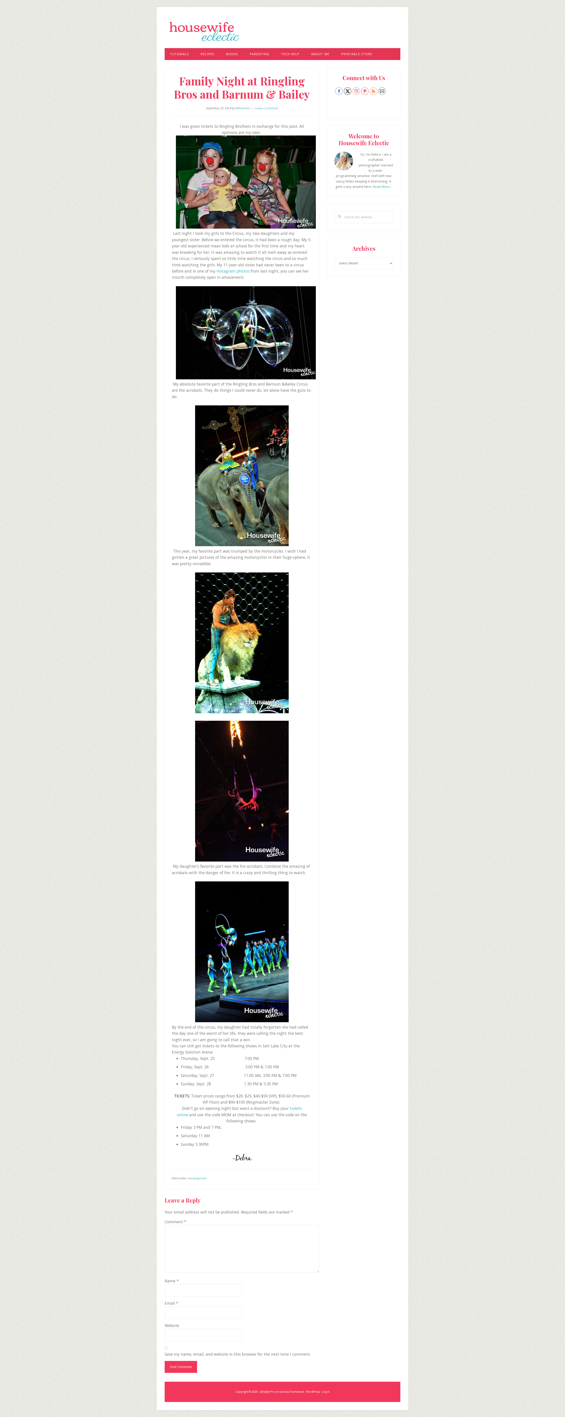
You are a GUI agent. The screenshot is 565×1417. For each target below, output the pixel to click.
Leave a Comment (266, 108)
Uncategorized (197, 1178)
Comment (175, 1221)
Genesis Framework (291, 1392)
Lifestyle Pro (267, 1392)
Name (172, 1280)
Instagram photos (233, 271)
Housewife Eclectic (282, 31)
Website (172, 1325)
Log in (326, 1392)
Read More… (382, 186)
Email (171, 1303)
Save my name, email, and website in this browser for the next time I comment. (238, 1354)
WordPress (313, 1392)
